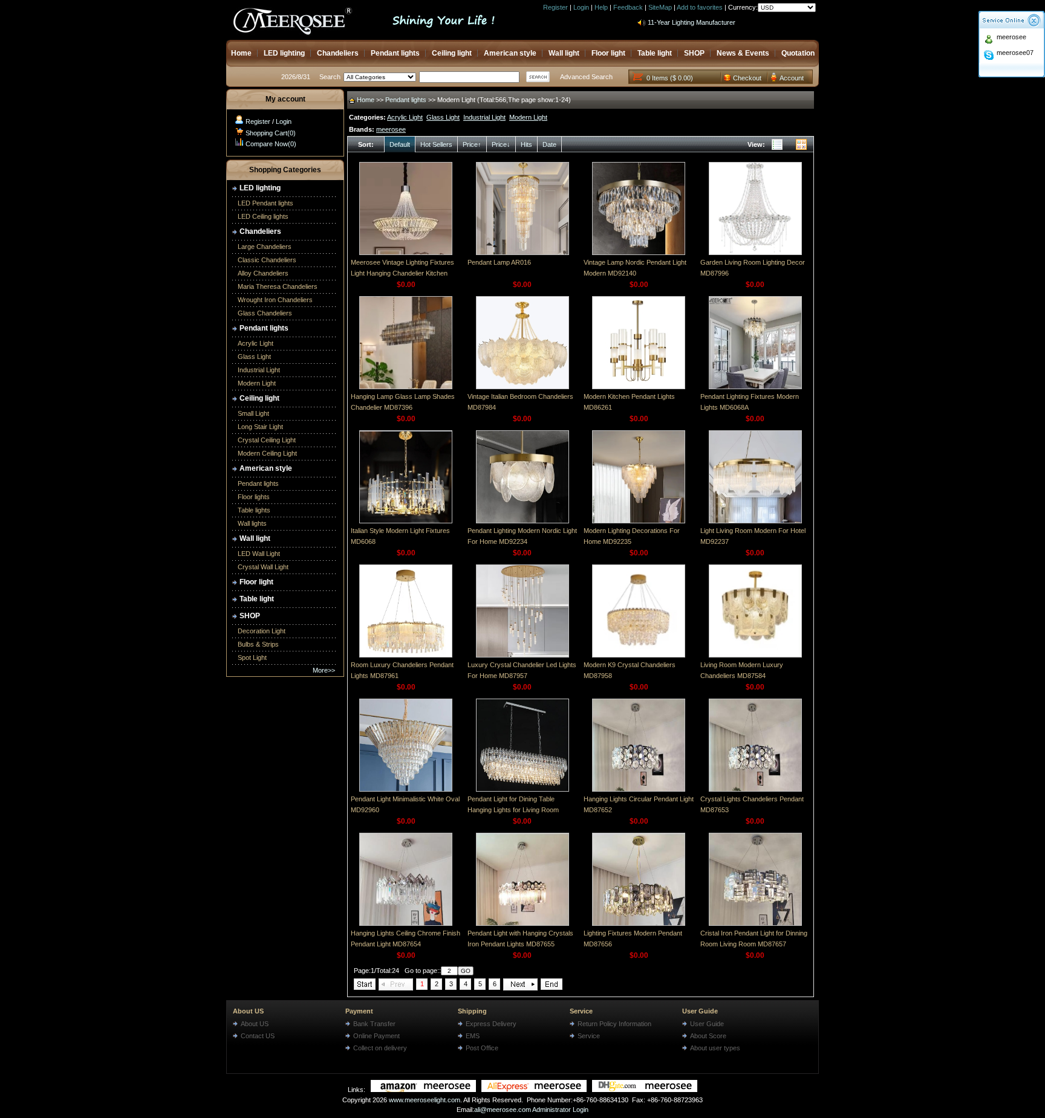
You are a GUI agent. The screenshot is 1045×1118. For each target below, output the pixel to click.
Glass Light (254, 356)
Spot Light (252, 657)
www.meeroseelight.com (424, 1099)
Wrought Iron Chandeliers (275, 299)
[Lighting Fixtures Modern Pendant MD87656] (638, 923)
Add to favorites (700, 7)
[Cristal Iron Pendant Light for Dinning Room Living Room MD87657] (755, 923)
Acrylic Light (255, 343)
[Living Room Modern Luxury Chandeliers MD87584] (755, 655)
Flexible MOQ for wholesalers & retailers (707, 25)
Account (792, 78)
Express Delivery (491, 1023)
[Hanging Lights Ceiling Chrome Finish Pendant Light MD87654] (405, 923)
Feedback (628, 7)
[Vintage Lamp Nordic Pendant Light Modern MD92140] (638, 252)
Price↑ (472, 144)
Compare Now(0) (271, 143)
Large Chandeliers (264, 246)
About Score (708, 1035)
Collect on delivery (380, 1048)
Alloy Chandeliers (263, 273)
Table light (654, 53)
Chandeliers (338, 53)
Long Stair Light (260, 426)
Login (581, 7)
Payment (359, 1011)
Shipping (472, 1011)
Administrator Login (560, 1109)
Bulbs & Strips (258, 644)
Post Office (482, 1048)
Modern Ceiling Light (267, 453)
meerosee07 (1015, 52)
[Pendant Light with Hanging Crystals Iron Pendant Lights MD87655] (522, 923)
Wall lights (252, 523)
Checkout (747, 78)
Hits (526, 144)
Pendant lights (395, 53)
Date (549, 144)
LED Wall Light (259, 553)
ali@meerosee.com (502, 1109)
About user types (715, 1048)
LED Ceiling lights (263, 216)
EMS (473, 1035)
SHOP (694, 53)
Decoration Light (261, 631)
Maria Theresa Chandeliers (277, 286)
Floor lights (254, 496)
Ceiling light (452, 53)
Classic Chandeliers (267, 259)
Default (399, 144)
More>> (324, 670)
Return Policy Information (614, 1023)
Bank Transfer (374, 1023)
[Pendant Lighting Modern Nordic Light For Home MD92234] (522, 521)
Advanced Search (586, 76)
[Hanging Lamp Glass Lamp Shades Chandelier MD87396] (405, 386)
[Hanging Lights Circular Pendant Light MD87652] (638, 789)
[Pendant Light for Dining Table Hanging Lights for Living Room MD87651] (522, 789)
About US (248, 1011)
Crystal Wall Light (263, 566)
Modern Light (257, 383)
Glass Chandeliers (265, 313)
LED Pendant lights (265, 203)
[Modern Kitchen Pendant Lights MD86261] (638, 386)
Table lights (254, 510)
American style (510, 53)
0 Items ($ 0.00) (669, 78)
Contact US (258, 1035)
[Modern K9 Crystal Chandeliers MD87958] (638, 655)
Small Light (253, 413)
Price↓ (501, 144)
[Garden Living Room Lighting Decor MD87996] (755, 252)
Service (581, 1011)
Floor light (608, 53)
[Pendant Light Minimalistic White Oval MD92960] (405, 789)
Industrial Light (259, 369)
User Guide (700, 1011)
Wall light (564, 53)
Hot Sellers (436, 144)
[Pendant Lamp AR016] (522, 252)
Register (555, 7)
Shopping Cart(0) (271, 133)
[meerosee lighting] (423, 1089)
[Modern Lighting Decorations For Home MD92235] (638, 521)
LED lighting (284, 53)
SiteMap (660, 7)
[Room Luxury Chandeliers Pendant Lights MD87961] (405, 655)
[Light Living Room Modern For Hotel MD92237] (755, 521)
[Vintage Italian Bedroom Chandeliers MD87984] (522, 386)
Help (601, 7)
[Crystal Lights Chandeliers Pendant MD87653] (755, 789)
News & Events (743, 53)
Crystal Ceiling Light (267, 440)
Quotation (798, 53)
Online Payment (376, 1035)
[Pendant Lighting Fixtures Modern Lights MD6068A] (755, 386)
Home (241, 53)
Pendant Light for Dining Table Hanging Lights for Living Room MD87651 (513, 809)
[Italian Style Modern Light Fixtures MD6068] (405, 521)
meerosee (1011, 36)
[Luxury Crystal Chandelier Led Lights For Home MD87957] (522, 655)
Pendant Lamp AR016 (499, 262)
